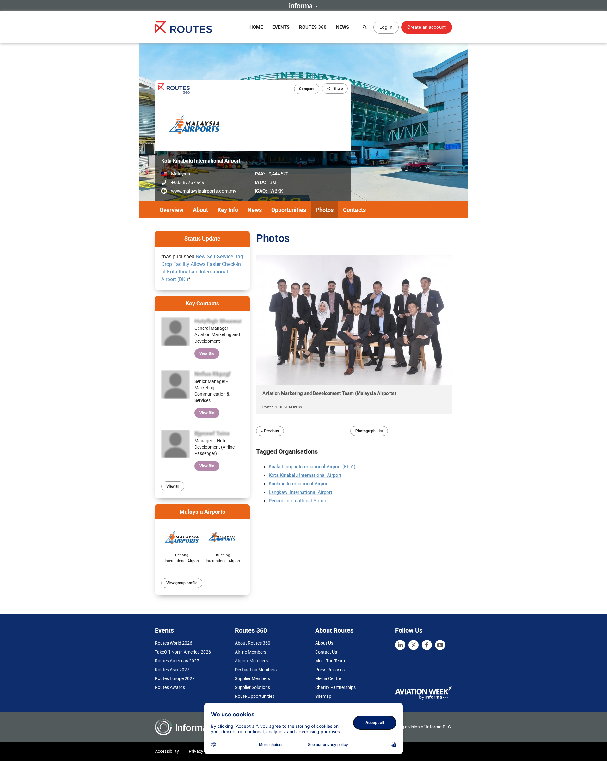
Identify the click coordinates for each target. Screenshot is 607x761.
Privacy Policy (202, 751)
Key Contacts (202, 303)
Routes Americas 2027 (177, 660)
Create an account (426, 27)
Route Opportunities (254, 696)
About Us (324, 643)
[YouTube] (440, 645)
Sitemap (323, 696)
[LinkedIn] (400, 645)
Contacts (354, 209)
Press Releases (330, 669)
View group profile (181, 583)
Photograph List (369, 431)
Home (256, 27)
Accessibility (167, 751)
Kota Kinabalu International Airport (305, 475)
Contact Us (326, 651)
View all (172, 486)
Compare (306, 89)
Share (338, 88)
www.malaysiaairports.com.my (203, 191)
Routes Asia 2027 (172, 669)
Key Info (228, 209)
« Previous (270, 431)
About (200, 209)
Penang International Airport (298, 501)
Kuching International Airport (299, 484)
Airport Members (251, 660)
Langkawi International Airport (300, 492)
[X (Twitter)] (413, 645)
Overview (171, 209)
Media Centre (328, 678)
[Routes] (183, 27)
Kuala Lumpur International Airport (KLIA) (312, 466)
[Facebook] (427, 645)
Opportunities (288, 209)
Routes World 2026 (173, 643)
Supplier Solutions (252, 687)
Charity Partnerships (335, 687)
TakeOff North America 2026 (183, 651)
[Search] (365, 27)
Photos (325, 209)
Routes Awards (170, 687)
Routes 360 (313, 27)
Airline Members (250, 651)
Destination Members (256, 669)
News (342, 27)
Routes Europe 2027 (175, 678)
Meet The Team (330, 660)
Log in (385, 27)
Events (281, 27)
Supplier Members (252, 678)
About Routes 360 (252, 643)
